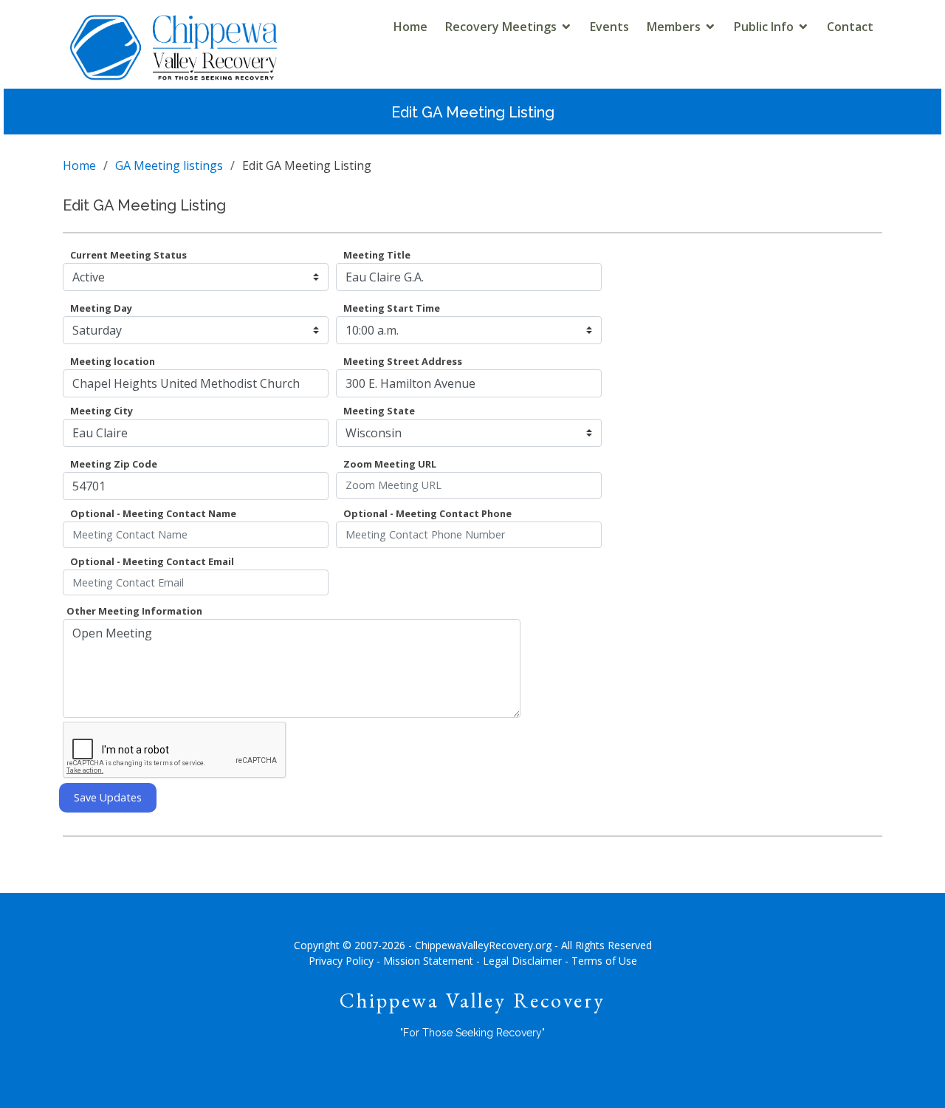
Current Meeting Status (128, 254)
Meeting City (101, 410)
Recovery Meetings (501, 26)
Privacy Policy (341, 961)
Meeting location (112, 361)
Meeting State (379, 410)
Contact (850, 26)
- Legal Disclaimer (519, 961)
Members (674, 26)
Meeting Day (101, 308)
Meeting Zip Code (113, 464)
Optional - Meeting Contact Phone (427, 513)
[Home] (173, 60)
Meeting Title (376, 254)
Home (410, 26)
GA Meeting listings (169, 165)
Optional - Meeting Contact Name (153, 513)
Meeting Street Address (402, 361)
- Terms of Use (601, 961)
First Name (369, 561)
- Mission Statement (425, 961)
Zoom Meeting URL (389, 464)
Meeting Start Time (391, 308)
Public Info (764, 26)
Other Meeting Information (134, 611)
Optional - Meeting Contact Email (152, 561)
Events (609, 26)
